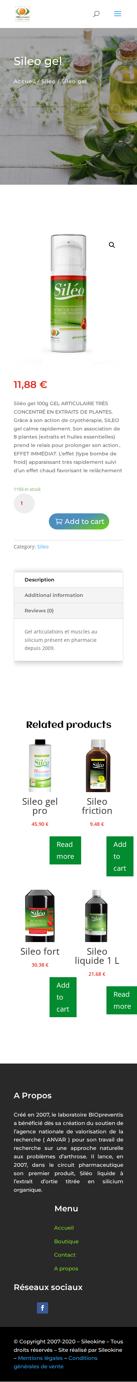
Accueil (25, 81)
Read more (65, 850)
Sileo (48, 81)
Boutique (66, 1241)
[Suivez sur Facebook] (42, 1308)
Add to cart (84, 521)
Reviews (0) (39, 610)
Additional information (54, 595)
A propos (66, 1268)
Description (39, 580)
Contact (65, 1254)
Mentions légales (40, 1358)
